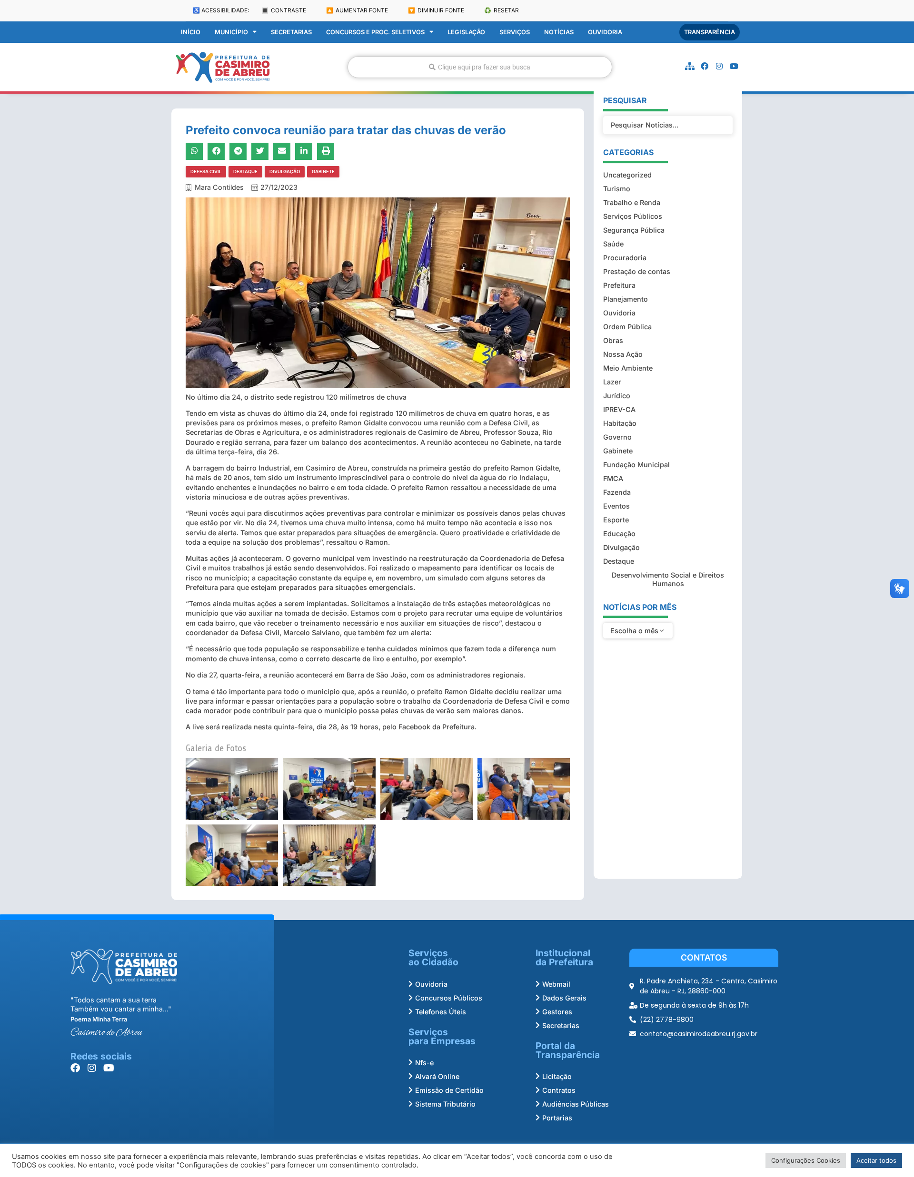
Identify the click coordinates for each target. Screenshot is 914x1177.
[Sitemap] (690, 66)
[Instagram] (719, 66)
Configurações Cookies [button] (805, 1160)
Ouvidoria (605, 32)
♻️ (501, 10)
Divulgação (284, 171)
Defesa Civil (205, 171)
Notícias (559, 32)
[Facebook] (704, 66)
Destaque (245, 171)
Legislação (466, 32)
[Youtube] (734, 66)
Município (231, 32)
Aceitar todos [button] (876, 1160)
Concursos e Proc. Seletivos (375, 32)
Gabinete (323, 171)
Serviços (514, 32)
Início (190, 32)
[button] (194, 151)
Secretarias (291, 32)
